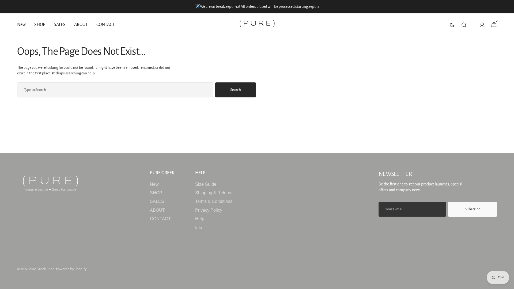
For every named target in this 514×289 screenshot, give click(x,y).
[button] (464, 24)
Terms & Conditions (213, 201)
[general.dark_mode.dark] (452, 25)
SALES (157, 201)
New (154, 184)
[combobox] (115, 89)
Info (198, 227)
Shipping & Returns (213, 193)
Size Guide (205, 184)
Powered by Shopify (71, 269)
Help (199, 218)
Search (235, 90)
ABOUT (157, 210)
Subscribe (473, 209)
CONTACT (160, 218)
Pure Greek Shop (42, 269)
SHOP (156, 193)
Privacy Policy (208, 210)
